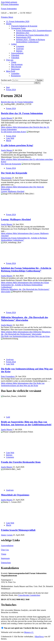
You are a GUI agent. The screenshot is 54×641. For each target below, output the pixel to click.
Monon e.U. (29, 632)
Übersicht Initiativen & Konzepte (24, 26)
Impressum (15, 69)
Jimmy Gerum (7, 535)
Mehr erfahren (25, 284)
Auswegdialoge (17, 53)
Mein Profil (10, 71)
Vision (13, 62)
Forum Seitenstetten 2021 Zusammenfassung (34, 30)
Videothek (15, 55)
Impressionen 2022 (23, 37)
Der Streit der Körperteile (11, 164)
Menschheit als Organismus (15, 495)
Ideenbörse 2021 (22, 33)
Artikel (14, 44)
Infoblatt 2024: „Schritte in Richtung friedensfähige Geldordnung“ (30, 40)
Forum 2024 (11, 108)
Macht (8, 140)
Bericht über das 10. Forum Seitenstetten (17, 102)
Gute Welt (10, 138)
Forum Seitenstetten (9, 9)
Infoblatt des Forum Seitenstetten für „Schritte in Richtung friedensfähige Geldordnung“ (24, 239)
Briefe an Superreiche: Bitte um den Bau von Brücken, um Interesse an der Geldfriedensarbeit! (26, 423)
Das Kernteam (16, 64)
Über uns (9, 60)
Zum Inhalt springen (9, 2)
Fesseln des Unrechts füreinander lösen (21, 462)
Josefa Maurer (7, 118)
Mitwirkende (16, 67)
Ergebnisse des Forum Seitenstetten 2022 (32, 35)
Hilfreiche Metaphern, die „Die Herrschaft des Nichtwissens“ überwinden (24, 318)
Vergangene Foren (18, 28)
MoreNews (39, 636)
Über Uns (5, 550)
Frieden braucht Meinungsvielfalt (18, 530)
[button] (7, 17)
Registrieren (16, 76)
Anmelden (15, 73)
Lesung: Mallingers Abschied (12, 191)
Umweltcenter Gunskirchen (29, 595)
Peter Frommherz (8, 376)
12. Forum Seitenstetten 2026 (17, 21)
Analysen (20, 49)
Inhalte (8, 24)
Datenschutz (6, 563)
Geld (8, 417)
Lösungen (20, 46)
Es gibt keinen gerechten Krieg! (13, 132)
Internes (19, 51)
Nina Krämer (6, 178)
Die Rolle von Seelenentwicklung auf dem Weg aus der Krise (25, 336)
